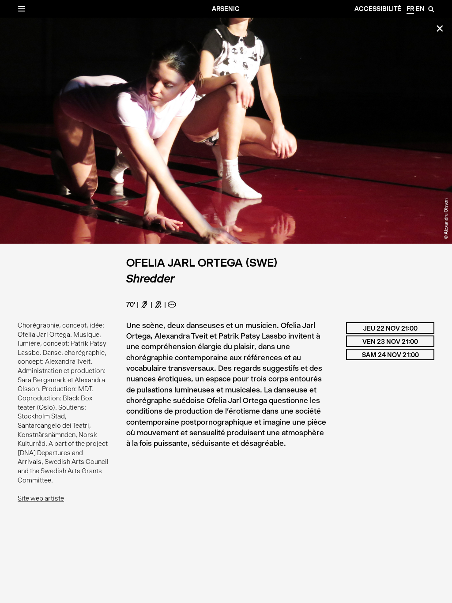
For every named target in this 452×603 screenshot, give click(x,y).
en (420, 9)
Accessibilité (377, 9)
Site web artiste (41, 498)
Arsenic (226, 9)
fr (410, 9)
